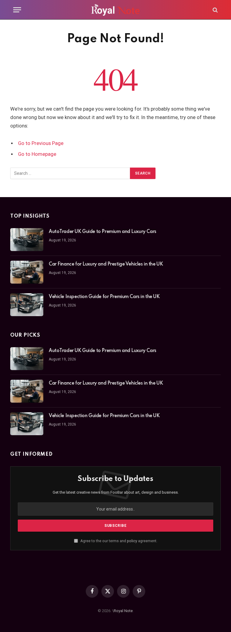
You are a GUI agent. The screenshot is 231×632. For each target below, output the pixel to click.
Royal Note (123, 610)
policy (132, 541)
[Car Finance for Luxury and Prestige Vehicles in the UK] (26, 272)
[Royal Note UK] (115, 10)
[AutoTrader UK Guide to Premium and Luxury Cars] (26, 239)
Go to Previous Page (40, 143)
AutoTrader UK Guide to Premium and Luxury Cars (102, 231)
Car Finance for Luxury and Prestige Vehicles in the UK (106, 264)
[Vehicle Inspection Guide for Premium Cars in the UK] (26, 304)
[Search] (214, 10)
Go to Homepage (37, 154)
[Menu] (17, 10)
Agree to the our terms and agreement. (118, 541)
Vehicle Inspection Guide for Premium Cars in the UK (104, 296)
